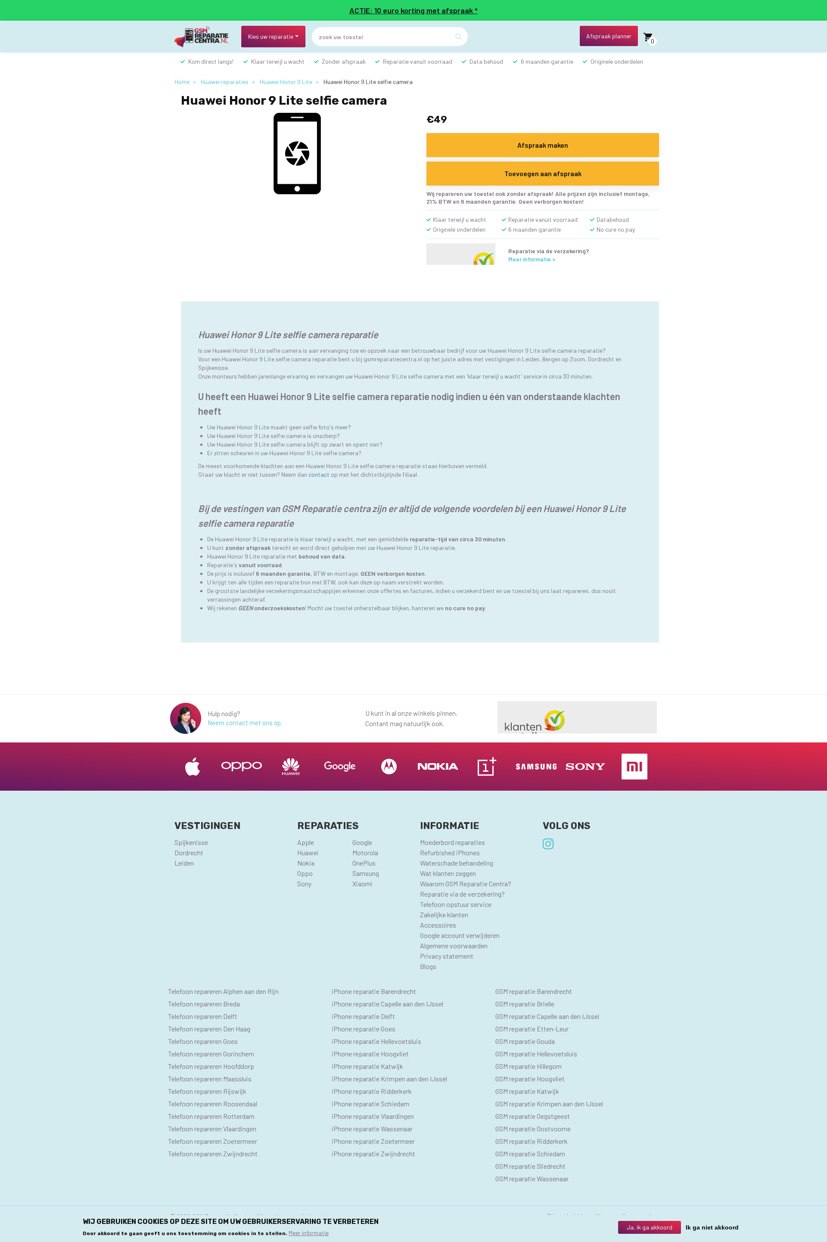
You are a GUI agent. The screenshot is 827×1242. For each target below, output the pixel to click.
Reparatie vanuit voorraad (417, 61)
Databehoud (613, 219)
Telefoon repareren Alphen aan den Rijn (223, 991)
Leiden (184, 863)
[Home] (204, 37)
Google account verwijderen (460, 935)
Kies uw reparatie (270, 36)
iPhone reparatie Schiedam (370, 1103)
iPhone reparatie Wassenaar (372, 1128)
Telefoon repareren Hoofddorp (211, 1066)
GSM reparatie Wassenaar (532, 1178)
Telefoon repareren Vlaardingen (212, 1128)
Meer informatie (309, 1232)
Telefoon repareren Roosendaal (212, 1103)
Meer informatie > (532, 259)
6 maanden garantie (547, 61)
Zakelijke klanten (444, 914)
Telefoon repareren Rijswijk (207, 1091)
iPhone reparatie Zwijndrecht (373, 1153)
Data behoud (486, 61)
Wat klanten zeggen (448, 873)
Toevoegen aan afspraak (542, 173)
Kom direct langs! (210, 61)
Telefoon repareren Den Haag (209, 1029)
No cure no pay (616, 229)
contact (319, 474)
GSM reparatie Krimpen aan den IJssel (549, 1103)
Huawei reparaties (225, 81)
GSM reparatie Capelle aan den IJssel (547, 1016)
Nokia (305, 863)
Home (182, 81)
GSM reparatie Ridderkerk (531, 1141)
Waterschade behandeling (456, 863)
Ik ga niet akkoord (712, 1227)
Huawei (308, 852)
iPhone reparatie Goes (363, 1029)
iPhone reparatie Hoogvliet (370, 1053)
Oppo (305, 873)
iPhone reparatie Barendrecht (374, 991)
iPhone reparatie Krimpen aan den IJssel (389, 1078)
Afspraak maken (542, 145)
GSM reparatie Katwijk (527, 1091)
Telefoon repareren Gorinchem (211, 1053)
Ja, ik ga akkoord (649, 1227)
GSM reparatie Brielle (524, 1004)
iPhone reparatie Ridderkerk (372, 1091)
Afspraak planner (608, 36)
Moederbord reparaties (452, 842)
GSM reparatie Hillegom (528, 1066)
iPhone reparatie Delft (363, 1016)
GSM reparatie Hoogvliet (530, 1078)
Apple (305, 842)
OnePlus (364, 863)
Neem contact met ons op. (245, 723)
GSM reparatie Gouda (525, 1041)
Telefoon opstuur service (455, 904)
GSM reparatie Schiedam (530, 1153)
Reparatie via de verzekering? (462, 894)
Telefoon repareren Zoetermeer (212, 1141)
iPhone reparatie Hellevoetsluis (376, 1041)
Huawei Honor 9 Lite (286, 81)
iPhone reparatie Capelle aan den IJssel (387, 1004)
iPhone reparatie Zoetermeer (373, 1141)
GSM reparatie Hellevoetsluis (536, 1053)
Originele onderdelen (617, 61)
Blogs (428, 966)
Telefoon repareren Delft (202, 1016)
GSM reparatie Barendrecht (533, 991)
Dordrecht (188, 852)
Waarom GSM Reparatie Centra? (465, 883)
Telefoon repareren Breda (204, 1004)
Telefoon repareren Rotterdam (211, 1116)
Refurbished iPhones (450, 852)
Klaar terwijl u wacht (278, 61)
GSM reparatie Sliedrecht (530, 1166)
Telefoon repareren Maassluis (210, 1078)
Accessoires (438, 925)
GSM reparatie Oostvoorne (533, 1128)
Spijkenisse (191, 842)
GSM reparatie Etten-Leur (532, 1029)
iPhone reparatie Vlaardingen (373, 1116)
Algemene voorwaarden (454, 945)
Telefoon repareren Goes (203, 1041)
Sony (304, 883)
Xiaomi (362, 883)
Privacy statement (446, 956)
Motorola (365, 852)
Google (362, 842)
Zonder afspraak (344, 61)
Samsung (365, 873)
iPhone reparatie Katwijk (367, 1066)
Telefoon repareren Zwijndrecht (213, 1153)
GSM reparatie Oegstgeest (532, 1116)
